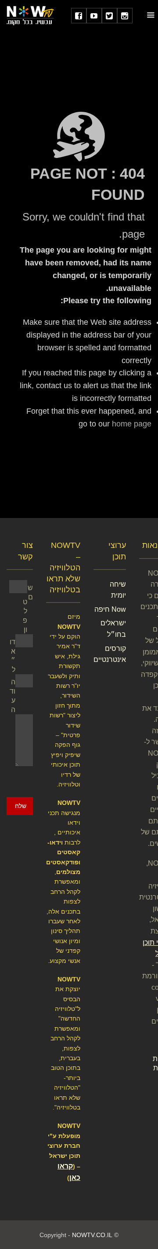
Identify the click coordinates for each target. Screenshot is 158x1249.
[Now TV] (30, 15)
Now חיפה (110, 609)
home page (131, 423)
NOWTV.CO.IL (92, 1234)
